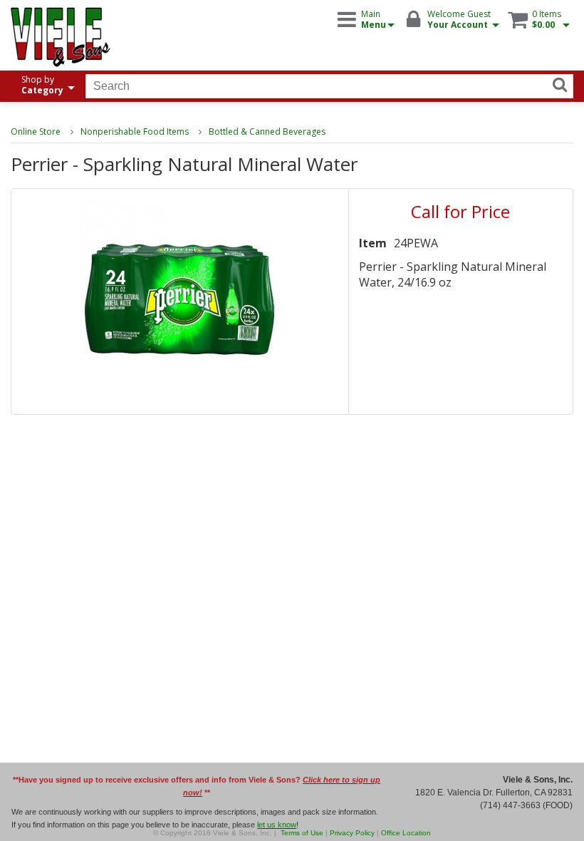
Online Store (36, 131)
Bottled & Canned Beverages (267, 131)
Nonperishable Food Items (134, 131)
